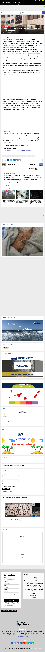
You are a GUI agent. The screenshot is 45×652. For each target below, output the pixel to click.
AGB (25, 651)
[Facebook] (12, 643)
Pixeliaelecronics (34, 648)
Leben (25, 156)
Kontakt (24, 4)
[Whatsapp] (32, 643)
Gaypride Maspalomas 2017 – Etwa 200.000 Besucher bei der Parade (8, 201)
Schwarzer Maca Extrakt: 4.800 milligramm (13, 520)
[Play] (36, 513)
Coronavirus (5, 156)
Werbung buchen (18, 4)
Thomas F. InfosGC (9, 173)
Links (13, 4)
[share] (29, 504)
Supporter (18, 465)
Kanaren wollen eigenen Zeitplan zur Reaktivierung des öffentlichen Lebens (14, 167)
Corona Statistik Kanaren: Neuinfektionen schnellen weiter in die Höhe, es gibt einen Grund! (35, 202)
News (8, 26)
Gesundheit (5, 26)
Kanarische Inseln (18, 156)
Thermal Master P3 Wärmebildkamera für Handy (14, 524)
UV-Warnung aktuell (7, 380)
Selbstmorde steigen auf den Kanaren (17, 504)
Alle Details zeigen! (33, 595)
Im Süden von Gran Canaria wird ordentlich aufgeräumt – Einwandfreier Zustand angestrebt (31, 167)
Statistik (29, 156)
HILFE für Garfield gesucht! (8, 224)
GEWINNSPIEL (30, 4)
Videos (39, 648)
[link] (7, 504)
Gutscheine (8, 4)
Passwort (4, 478)
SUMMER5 (34, 577)
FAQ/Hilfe (3, 4)
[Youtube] (23, 643)
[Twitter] (15, 643)
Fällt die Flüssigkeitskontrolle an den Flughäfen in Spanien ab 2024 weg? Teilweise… (22, 201)
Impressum (20, 651)
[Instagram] (18, 643)
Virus (33, 156)
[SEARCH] (20, 614)
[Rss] (26, 643)
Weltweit (21, 135)
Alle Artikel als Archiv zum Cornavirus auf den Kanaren (16, 150)
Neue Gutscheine (6, 428)
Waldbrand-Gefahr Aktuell (8, 353)
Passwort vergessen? (7, 491)
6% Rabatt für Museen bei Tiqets (32, 575)
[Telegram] (29, 643)
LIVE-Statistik (13, 107)
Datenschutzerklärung (31, 651)
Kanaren (11, 156)
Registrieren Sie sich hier (8, 493)
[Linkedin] (21, 643)
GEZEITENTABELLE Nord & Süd (8, 317)
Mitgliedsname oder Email (8, 474)
